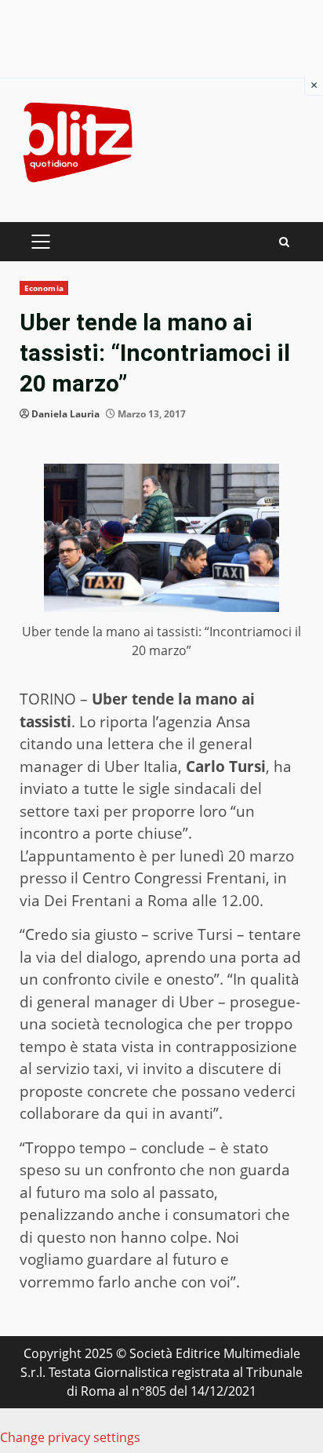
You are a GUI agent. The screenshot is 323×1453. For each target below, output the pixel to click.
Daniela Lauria (65, 414)
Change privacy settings (70, 1437)
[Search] (284, 242)
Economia (44, 287)
